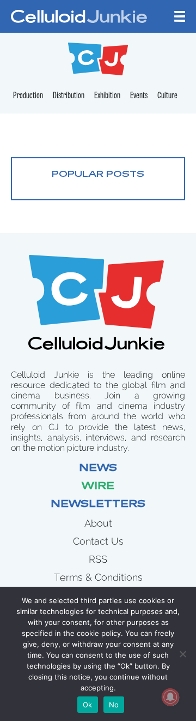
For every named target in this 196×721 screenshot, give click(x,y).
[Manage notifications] (170, 697)
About (98, 523)
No (114, 704)
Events (139, 96)
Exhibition (107, 96)
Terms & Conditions (98, 577)
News (98, 468)
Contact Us (98, 541)
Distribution (68, 96)
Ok (88, 704)
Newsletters (98, 504)
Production (28, 96)
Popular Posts (98, 175)
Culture (167, 96)
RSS (98, 559)
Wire (98, 486)
